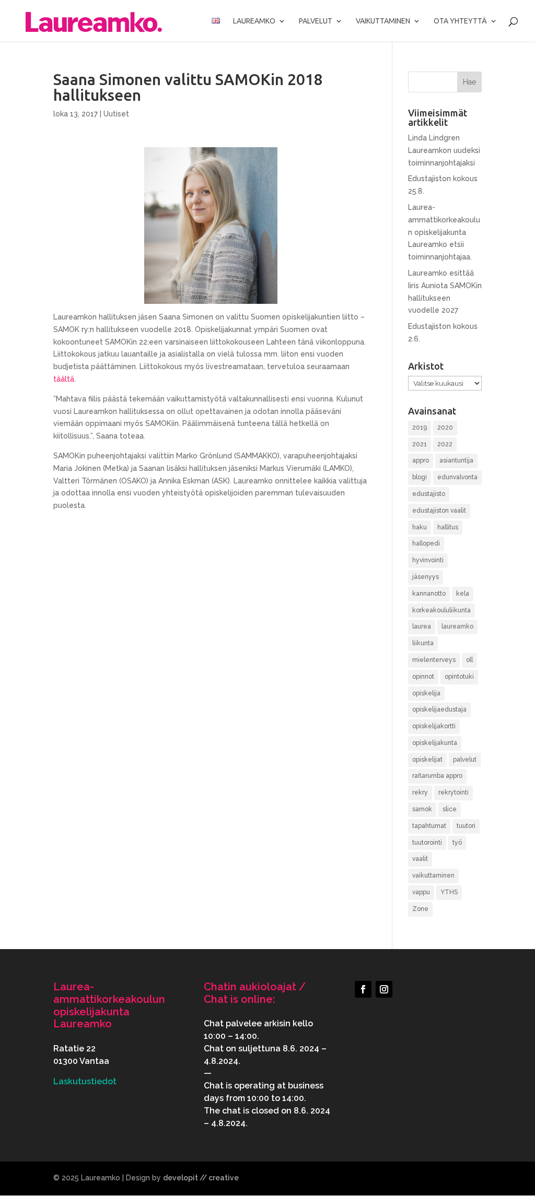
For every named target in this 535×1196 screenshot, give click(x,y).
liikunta (423, 643)
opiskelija (426, 693)
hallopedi (426, 543)
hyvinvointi (428, 560)
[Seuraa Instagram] (384, 989)
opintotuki (459, 676)
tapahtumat (429, 826)
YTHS (449, 892)
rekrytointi (453, 792)
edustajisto (428, 494)
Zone (420, 909)
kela (462, 593)
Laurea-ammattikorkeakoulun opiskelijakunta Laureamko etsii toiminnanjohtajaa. (444, 232)
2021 (419, 444)
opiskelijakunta (434, 743)
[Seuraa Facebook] (363, 989)
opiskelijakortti (434, 726)
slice (450, 809)
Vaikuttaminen (383, 21)
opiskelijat (427, 759)
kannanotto (429, 593)
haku (419, 527)
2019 (419, 427)
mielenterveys (434, 660)
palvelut (464, 759)
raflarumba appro (437, 775)
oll (469, 660)
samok (422, 809)
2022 (444, 444)
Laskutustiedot (85, 1081)
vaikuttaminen (433, 875)
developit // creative (201, 1178)
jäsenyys (425, 577)
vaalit (420, 858)
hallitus (447, 527)
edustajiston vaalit (439, 510)
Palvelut (315, 21)
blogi (419, 477)
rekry (420, 792)
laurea (421, 626)
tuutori (466, 826)
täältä (63, 379)
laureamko (457, 626)
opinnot (423, 676)
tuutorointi (427, 842)
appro (420, 460)
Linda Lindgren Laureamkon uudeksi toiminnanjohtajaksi (444, 150)
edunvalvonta (457, 477)
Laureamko (254, 21)
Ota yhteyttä (460, 21)
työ (457, 842)
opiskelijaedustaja (439, 709)
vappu (421, 892)
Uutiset (116, 114)
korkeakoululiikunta (441, 610)
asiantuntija (456, 460)
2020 (445, 427)
